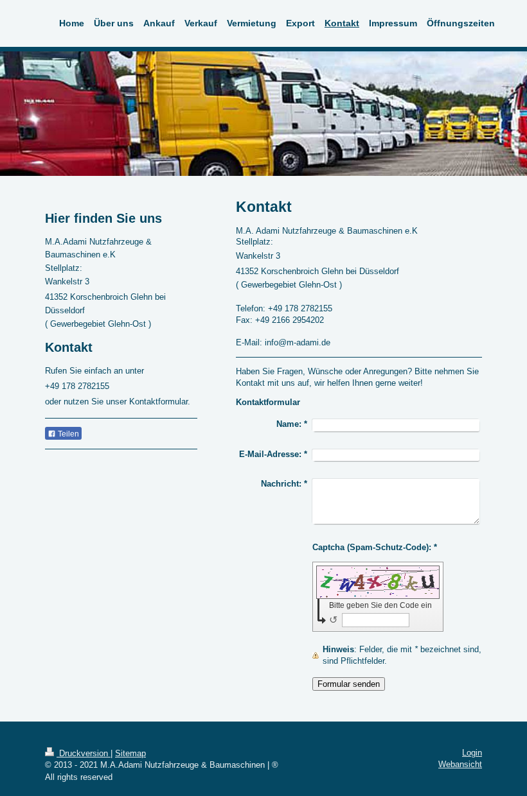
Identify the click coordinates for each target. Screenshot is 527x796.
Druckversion (84, 753)
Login (472, 752)
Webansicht (460, 764)
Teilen (67, 433)
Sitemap (130, 753)
